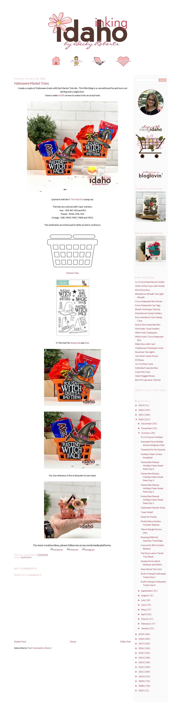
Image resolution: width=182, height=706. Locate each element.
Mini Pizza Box (142, 289)
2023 (141, 405)
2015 (141, 652)
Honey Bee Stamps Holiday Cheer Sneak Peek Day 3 (152, 477)
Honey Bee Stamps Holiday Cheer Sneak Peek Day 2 (152, 488)
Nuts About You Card (151, 569)
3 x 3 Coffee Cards (144, 363)
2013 (141, 662)
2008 (141, 685)
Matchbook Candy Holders (148, 313)
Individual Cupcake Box (146, 367)
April (143, 614)
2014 (141, 657)
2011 (141, 671)
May (143, 609)
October (145, 432)
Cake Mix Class (142, 371)
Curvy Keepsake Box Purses (148, 301)
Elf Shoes (139, 359)
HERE (61, 95)
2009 (141, 681)
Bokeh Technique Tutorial (147, 309)
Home (73, 641)
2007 (141, 690)
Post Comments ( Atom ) (39, 648)
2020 (141, 419)
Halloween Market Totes (31, 83)
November (146, 428)
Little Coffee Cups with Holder (150, 285)
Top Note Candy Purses (146, 355)
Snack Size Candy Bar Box (147, 324)
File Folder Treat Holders (147, 328)
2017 (141, 643)
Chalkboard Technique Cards (149, 348)
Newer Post (20, 641)
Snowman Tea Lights (145, 352)
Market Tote (72, 273)
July (143, 600)
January (145, 628)
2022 (141, 410)
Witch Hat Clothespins (146, 332)
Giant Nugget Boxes (145, 375)
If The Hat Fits (76, 199)
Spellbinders (26, 557)
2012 (141, 667)
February (145, 623)
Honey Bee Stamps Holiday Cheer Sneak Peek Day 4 (152, 465)
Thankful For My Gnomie (153, 449)
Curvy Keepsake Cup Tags (148, 305)
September (146, 590)
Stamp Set (75, 342)
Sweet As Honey (149, 516)
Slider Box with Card (145, 344)
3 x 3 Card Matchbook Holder (150, 281)
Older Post (125, 641)
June (143, 604)
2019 (141, 634)
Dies (87, 342)
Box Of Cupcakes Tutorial (148, 379)
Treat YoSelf (147, 512)
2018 (141, 638)
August (145, 595)
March (144, 618)
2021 (141, 414)
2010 (141, 676)
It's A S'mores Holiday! (152, 437)
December (146, 423)
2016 (141, 648)
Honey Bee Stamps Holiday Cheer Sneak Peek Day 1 (152, 499)
